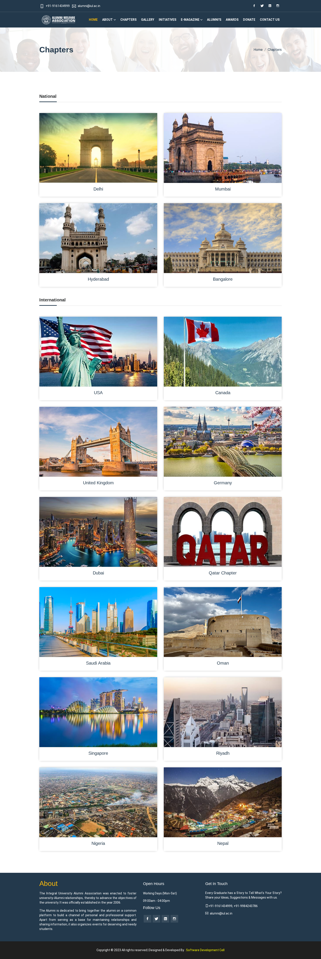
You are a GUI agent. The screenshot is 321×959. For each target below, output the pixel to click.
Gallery (147, 19)
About (107, 19)
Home (93, 19)
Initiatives (167, 19)
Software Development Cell (205, 950)
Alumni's (214, 19)
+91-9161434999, (221, 906)
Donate (249, 19)
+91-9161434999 (58, 6)
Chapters (128, 19)
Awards (232, 19)
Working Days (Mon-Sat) (160, 893)
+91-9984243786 (246, 906)
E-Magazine (190, 19)
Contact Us (270, 19)
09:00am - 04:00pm (156, 900)
